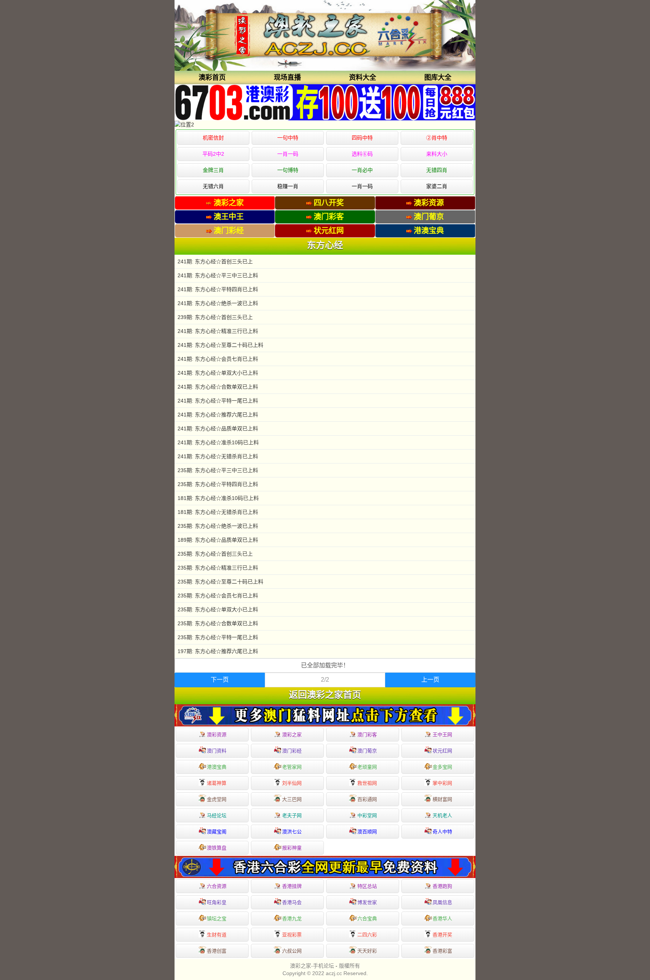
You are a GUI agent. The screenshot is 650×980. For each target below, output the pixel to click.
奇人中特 (442, 831)
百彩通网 (367, 799)
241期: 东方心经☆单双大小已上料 (218, 373)
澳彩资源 (216, 734)
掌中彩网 (442, 783)
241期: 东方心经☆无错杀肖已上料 (218, 456)
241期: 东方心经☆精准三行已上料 (218, 331)
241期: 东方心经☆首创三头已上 (215, 261)
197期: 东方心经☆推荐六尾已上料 (218, 651)
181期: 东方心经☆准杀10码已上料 (218, 498)
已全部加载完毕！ (325, 665)
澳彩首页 (212, 77)
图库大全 (437, 77)
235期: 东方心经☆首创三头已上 (215, 554)
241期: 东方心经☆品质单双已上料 (218, 428)
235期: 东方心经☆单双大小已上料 (218, 609)
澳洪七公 (292, 831)
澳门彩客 (367, 734)
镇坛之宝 (216, 918)
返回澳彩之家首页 (325, 695)
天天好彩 (367, 951)
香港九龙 (292, 918)
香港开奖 (442, 934)
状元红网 (442, 751)
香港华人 (442, 918)
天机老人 (442, 815)
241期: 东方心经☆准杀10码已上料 (218, 442)
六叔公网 (292, 951)
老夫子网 (292, 815)
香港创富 (216, 951)
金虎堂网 (216, 799)
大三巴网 (292, 799)
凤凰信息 (442, 902)
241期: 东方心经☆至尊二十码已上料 (220, 345)
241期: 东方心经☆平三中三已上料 (218, 275)
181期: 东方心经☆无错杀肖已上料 (218, 512)
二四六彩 (367, 934)
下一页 (220, 679)
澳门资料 (216, 751)
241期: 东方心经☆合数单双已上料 (218, 387)
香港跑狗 (442, 886)
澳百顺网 (367, 831)
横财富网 (442, 799)
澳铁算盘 (216, 848)
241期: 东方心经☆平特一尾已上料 (218, 401)
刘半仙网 (292, 783)
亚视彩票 (292, 934)
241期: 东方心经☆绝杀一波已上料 (218, 303)
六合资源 (216, 886)
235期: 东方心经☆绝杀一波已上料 (218, 526)
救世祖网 (367, 783)
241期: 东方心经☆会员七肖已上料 (218, 359)
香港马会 (292, 902)
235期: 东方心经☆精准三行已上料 (218, 568)
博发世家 (367, 902)
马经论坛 (216, 815)
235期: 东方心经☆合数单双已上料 (218, 623)
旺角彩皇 (216, 902)
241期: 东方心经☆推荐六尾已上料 (218, 415)
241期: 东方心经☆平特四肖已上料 (218, 289)
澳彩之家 (292, 734)
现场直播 (287, 77)
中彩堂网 (367, 815)
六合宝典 (367, 918)
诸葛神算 (216, 783)
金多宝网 (442, 767)
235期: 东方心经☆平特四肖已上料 (218, 484)
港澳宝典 (216, 767)
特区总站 (367, 886)
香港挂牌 (292, 886)
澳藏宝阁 (216, 831)
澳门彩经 (292, 751)
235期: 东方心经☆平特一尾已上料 (218, 637)
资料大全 (362, 77)
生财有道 (216, 934)
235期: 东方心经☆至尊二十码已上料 (220, 582)
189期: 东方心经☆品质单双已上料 (218, 540)
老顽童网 (367, 767)
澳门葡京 (367, 751)
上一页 (430, 679)
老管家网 (292, 767)
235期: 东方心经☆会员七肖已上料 (218, 596)
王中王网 (442, 734)
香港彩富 (442, 951)
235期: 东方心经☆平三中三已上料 (218, 470)
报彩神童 (292, 848)
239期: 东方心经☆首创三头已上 (215, 317)
